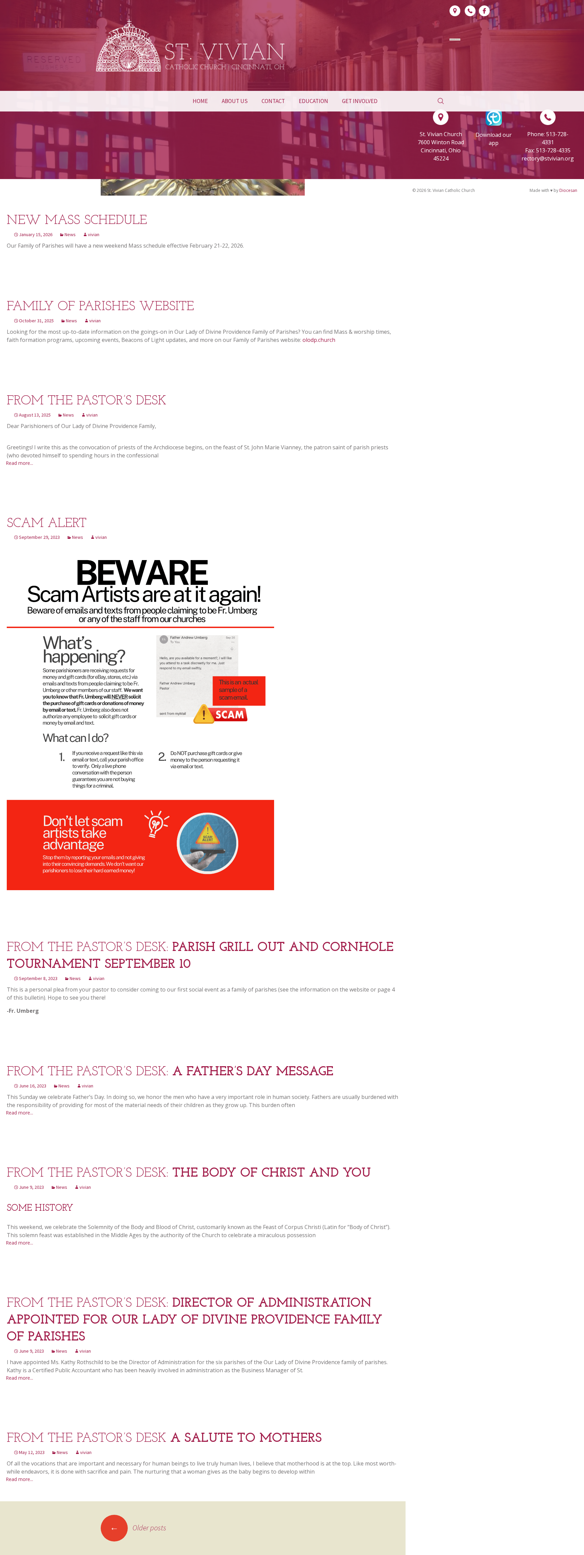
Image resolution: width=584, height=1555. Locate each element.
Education (313, 101)
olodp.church (318, 340)
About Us (235, 101)
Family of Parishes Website (100, 306)
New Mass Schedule (77, 220)
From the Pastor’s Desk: (170, 1072)
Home (200, 101)
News (70, 234)
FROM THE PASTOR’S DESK (86, 401)
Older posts (138, 1527)
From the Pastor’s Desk (164, 1438)
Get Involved (360, 101)
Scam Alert (47, 523)
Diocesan (568, 190)
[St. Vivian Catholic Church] (190, 45)
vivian (93, 234)
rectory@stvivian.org (547, 158)
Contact (273, 101)
